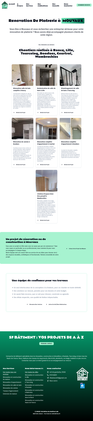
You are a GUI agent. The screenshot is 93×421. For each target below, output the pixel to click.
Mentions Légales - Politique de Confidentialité (46, 413)
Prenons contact (46, 343)
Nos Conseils (55, 5)
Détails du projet (20, 112)
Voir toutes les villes (31, 372)
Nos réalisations (43, 5)
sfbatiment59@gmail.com (58, 378)
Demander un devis (84, 5)
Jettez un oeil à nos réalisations (58, 304)
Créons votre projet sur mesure (77, 248)
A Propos (20, 5)
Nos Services (29, 5)
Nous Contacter (68, 5)
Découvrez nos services (35, 304)
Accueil (12, 4)
